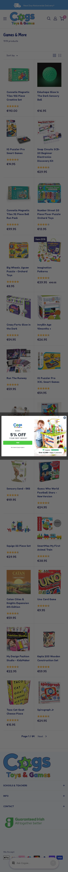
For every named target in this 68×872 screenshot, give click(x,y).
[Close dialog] (64, 417)
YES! (17, 443)
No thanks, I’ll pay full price (17, 447)
